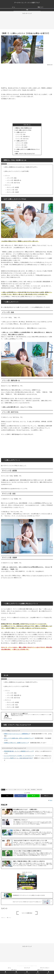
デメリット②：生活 (21, 145)
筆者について (40, 969)
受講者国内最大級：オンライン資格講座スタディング (18, 751)
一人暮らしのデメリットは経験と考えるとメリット (28, 149)
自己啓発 (40, 789)
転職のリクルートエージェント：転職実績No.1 (16, 733)
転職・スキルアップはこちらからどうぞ (25, 153)
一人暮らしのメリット (21, 132)
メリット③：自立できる (22, 138)
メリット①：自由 (21, 134)
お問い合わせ (14, 969)
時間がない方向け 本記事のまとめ (24, 128)
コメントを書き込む (27, 913)
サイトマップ (27, 967)
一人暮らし (28, 789)
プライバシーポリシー (44, 967)
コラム (4, 789)
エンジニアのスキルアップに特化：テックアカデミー (18, 755)
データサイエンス (10, 789)
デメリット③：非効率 (22, 147)
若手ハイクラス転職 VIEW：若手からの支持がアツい (18, 738)
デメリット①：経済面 (22, 143)
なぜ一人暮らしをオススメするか (23, 130)
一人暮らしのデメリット (21, 140)
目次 (25, 124)
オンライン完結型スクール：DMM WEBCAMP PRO (18, 758)
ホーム (9, 967)
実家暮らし (34, 789)
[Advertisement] (27, 20)
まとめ (17, 151)
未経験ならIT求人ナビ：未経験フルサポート (16, 742)
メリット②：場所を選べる (23, 136)
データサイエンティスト (20, 789)
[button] (46, 795)
